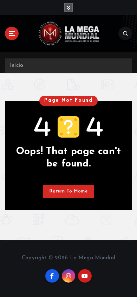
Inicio (16, 65)
